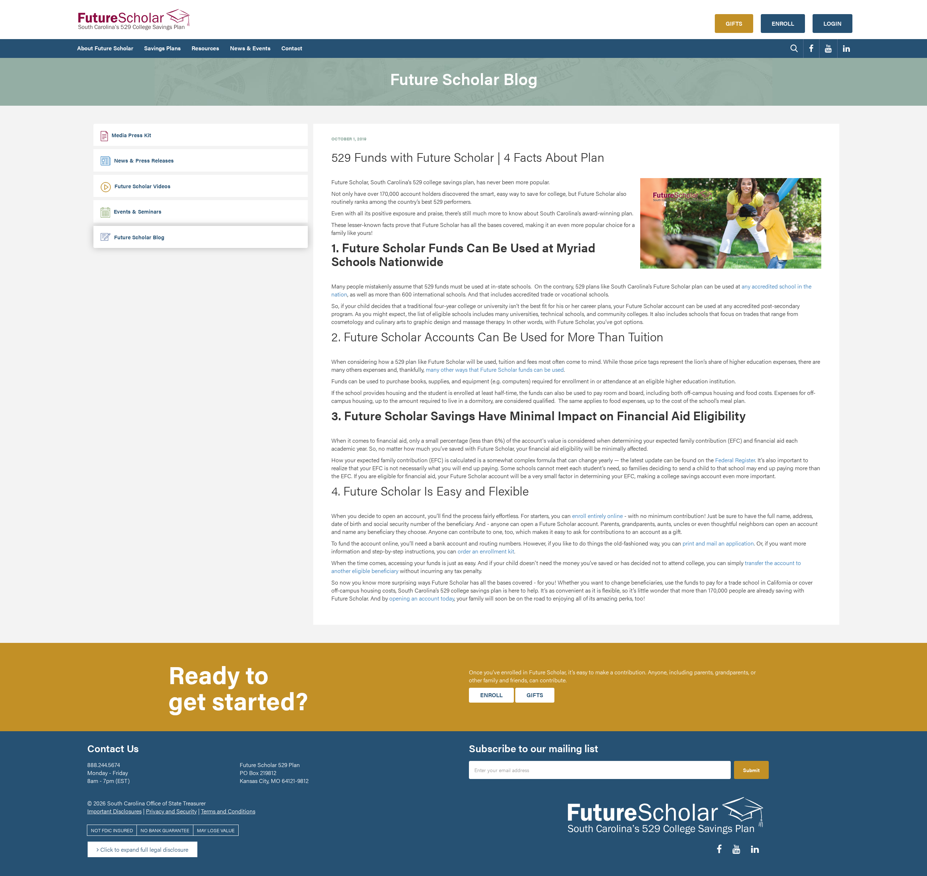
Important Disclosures (114, 811)
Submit (751, 770)
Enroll (783, 23)
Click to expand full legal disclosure (143, 849)
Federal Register (735, 460)
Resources (205, 48)
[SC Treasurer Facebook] (811, 48)
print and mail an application (718, 543)
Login (832, 23)
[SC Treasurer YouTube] (828, 48)
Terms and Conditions (228, 811)
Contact (291, 48)
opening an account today (421, 598)
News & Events (250, 48)
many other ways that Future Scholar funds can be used (495, 369)
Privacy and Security (171, 811)
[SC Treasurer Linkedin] (846, 48)
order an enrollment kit (486, 551)
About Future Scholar (105, 48)
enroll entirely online (597, 515)
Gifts (734, 23)
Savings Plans (162, 48)
